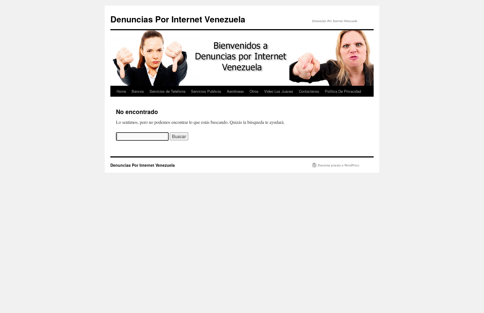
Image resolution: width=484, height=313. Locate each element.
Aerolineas (235, 91)
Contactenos (309, 91)
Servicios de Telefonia (167, 91)
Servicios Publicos (206, 91)
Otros (254, 91)
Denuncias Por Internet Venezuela (177, 19)
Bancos (138, 91)
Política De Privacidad (343, 91)
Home (121, 91)
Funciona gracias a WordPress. (339, 165)
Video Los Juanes (278, 91)
